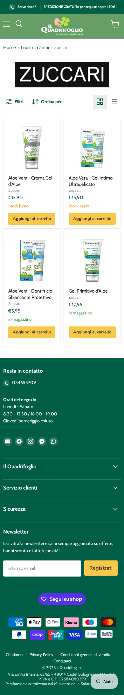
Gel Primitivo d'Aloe (88, 291)
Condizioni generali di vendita (85, 654)
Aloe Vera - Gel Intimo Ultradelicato (91, 181)
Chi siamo (14, 654)
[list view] (114, 102)
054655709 (23, 382)
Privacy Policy (41, 654)
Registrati (101, 568)
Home (9, 47)
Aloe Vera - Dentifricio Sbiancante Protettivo (30, 294)
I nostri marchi (35, 47)
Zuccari (14, 190)
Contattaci (62, 660)
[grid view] (100, 102)
